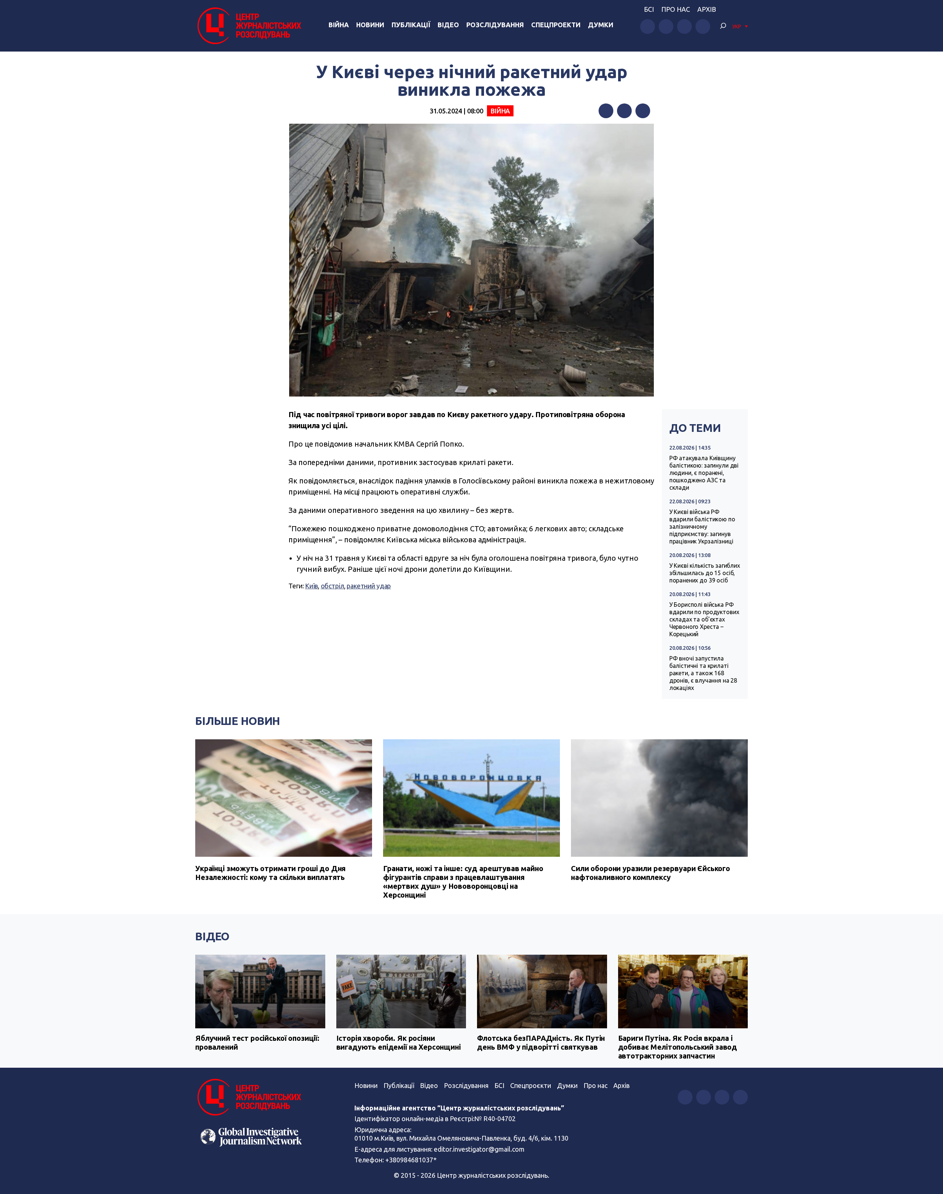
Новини (370, 24)
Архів (706, 9)
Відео (448, 24)
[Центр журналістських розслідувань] (248, 25)
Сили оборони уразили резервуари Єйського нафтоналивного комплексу (650, 872)
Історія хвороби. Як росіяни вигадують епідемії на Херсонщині (398, 1042)
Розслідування (495, 24)
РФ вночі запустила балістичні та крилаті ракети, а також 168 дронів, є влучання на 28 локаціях (703, 673)
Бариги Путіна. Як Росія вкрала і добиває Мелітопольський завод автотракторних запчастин (677, 1047)
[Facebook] (606, 110)
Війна (339, 24)
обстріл (332, 585)
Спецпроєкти (530, 1085)
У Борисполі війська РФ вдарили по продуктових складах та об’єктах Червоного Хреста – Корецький (704, 619)
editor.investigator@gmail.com (479, 1149)
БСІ (649, 9)
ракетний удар (369, 585)
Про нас (675, 9)
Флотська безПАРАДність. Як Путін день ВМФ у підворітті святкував (541, 1042)
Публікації (411, 24)
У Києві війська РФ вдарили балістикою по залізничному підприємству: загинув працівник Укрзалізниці (702, 526)
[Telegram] (642, 110)
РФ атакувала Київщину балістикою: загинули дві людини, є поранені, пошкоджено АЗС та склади (704, 473)
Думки (600, 24)
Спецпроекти (556, 24)
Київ (311, 585)
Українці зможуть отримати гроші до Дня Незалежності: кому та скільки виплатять (270, 872)
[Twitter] (624, 110)
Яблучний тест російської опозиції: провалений (257, 1042)
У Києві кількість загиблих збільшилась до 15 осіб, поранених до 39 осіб (704, 573)
